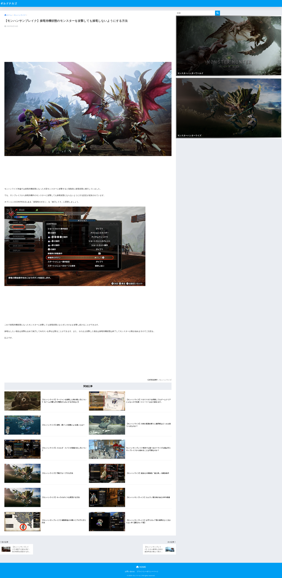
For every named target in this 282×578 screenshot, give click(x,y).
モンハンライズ (165, 380)
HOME (142, 567)
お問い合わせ (130, 571)
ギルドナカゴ (9, 3)
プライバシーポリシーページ (147, 571)
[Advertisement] (88, 44)
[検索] (217, 13)
